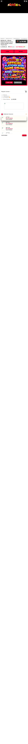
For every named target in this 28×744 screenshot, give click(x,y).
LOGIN (7, 51)
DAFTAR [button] (17, 82)
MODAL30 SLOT (9, 38)
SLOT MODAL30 (24, 38)
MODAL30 (2, 38)
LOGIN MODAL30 (16, 38)
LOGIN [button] (8, 82)
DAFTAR (21, 51)
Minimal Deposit (9, 99)
